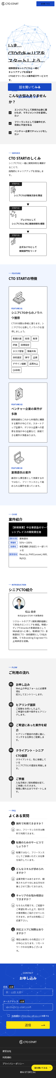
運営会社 (6, 1051)
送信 (28, 1025)
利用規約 (15, 1015)
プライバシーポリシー (30, 1015)
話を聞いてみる (45, 4)
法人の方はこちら (28, 97)
